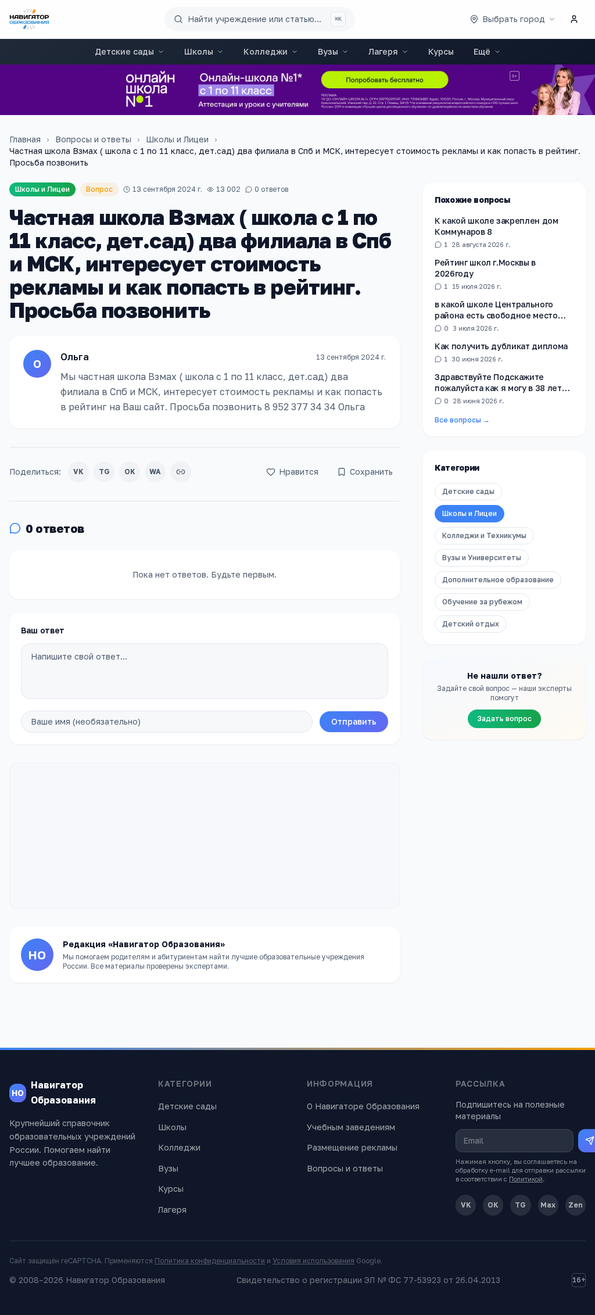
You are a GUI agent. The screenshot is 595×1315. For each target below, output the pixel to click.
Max (547, 1205)
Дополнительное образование (498, 579)
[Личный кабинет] (574, 19)
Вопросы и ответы (93, 139)
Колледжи (265, 51)
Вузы (328, 51)
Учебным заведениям (351, 1127)
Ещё (482, 51)
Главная (25, 139)
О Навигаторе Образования (363, 1106)
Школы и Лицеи (177, 139)
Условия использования (313, 1260)
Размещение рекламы (352, 1147)
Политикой (526, 1179)
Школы (198, 51)
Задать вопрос (504, 718)
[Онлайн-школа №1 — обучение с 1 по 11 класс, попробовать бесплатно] (297, 90)
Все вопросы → (462, 419)
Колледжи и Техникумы (484, 535)
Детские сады (124, 51)
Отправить (354, 721)
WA (155, 471)
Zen (575, 1205)
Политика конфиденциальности (210, 1260)
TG (104, 471)
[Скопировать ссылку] (180, 471)
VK (78, 471)
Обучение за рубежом (482, 601)
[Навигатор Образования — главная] (29, 19)
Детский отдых (470, 623)
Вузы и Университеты (481, 557)
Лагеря (383, 51)
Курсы (441, 51)
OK (129, 471)
